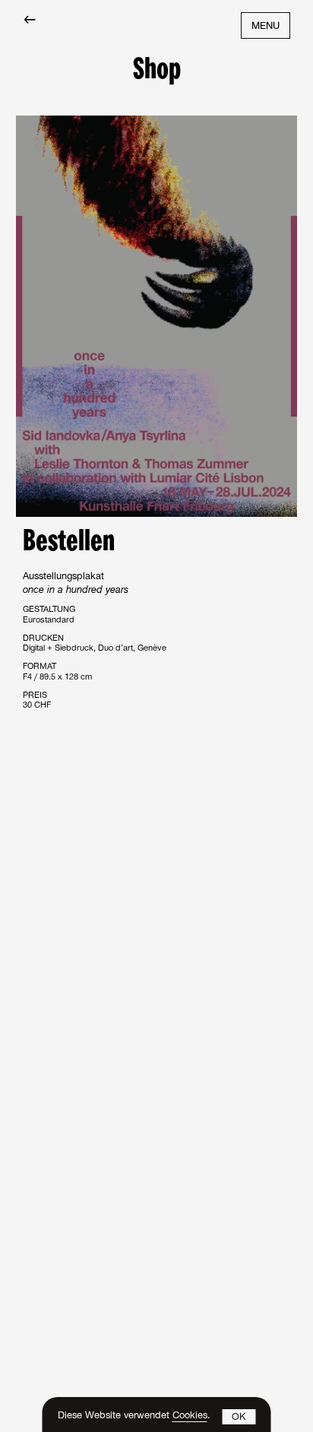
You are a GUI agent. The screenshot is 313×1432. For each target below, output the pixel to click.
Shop (157, 70)
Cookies (189, 1416)
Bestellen (69, 542)
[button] (239, 1416)
